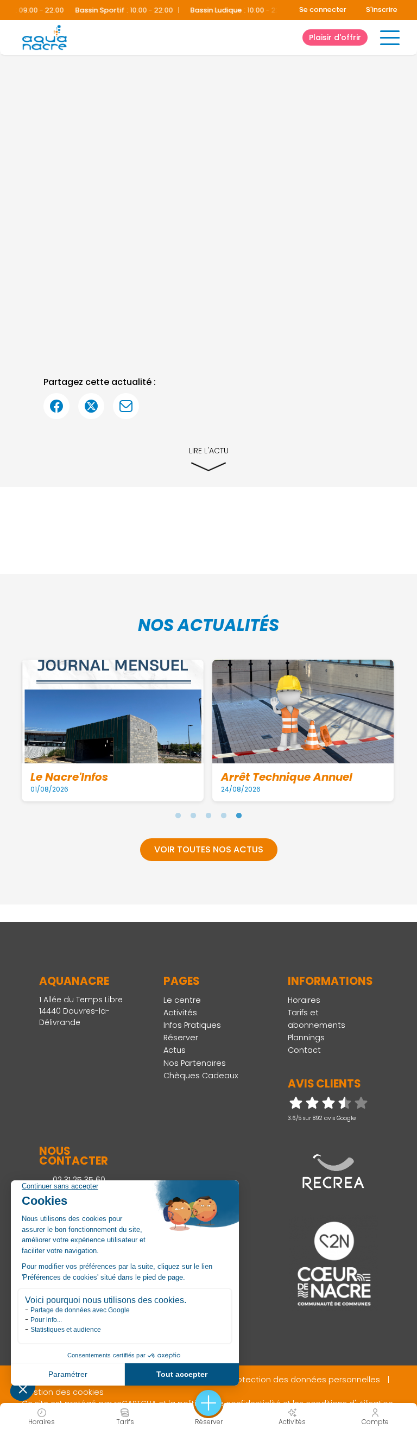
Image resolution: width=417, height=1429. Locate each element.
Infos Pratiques (192, 1025)
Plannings (306, 1037)
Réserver (180, 1037)
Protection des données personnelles (305, 1379)
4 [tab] (223, 815)
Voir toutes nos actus (208, 849)
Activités (180, 1012)
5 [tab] (238, 815)
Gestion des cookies (63, 1392)
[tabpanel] (113, 730)
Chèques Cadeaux (200, 1075)
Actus (174, 1050)
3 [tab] (208, 815)
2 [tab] (193, 815)
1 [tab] (178, 815)
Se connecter (322, 9)
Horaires (304, 1000)
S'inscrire (381, 9)
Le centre (182, 1000)
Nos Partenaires (194, 1063)
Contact (304, 1050)
